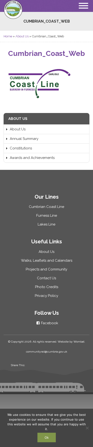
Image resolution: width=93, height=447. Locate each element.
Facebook (49, 323)
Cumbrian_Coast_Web (46, 53)
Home (8, 36)
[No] (87, 428)
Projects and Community (46, 269)
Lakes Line (46, 224)
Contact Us (46, 278)
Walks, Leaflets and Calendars (46, 260)
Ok (47, 437)
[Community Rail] (46, 9)
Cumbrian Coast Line (46, 207)
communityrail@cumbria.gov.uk (46, 351)
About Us (22, 36)
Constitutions (21, 148)
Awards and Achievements (32, 158)
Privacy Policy (46, 296)
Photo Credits (46, 287)
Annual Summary (24, 139)
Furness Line (46, 215)
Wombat (78, 341)
